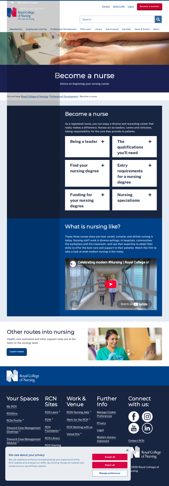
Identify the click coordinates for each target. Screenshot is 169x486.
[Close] (127, 450)
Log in (131, 6)
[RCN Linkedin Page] (148, 427)
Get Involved (112, 29)
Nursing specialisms (134, 197)
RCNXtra (12, 413)
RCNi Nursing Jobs (78, 412)
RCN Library (52, 438)
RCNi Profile (14, 420)
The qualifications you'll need (134, 146)
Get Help (126, 29)
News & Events (142, 29)
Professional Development (64, 29)
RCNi (48, 419)
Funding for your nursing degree (87, 199)
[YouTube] (135, 427)
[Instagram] (148, 416)
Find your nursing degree (87, 167)
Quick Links (119, 6)
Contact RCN (136, 440)
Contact (106, 6)
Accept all (110, 457)
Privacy (101, 423)
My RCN (12, 406)
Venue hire (73, 434)
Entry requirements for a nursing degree (134, 173)
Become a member (149, 6)
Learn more (17, 351)
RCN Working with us (79, 427)
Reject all (110, 465)
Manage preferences (109, 473)
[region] (68, 464)
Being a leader (87, 141)
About (156, 29)
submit (158, 19)
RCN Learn (85, 29)
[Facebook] (135, 416)
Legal (100, 430)
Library (98, 29)
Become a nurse (27, 2)
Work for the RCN (77, 419)
